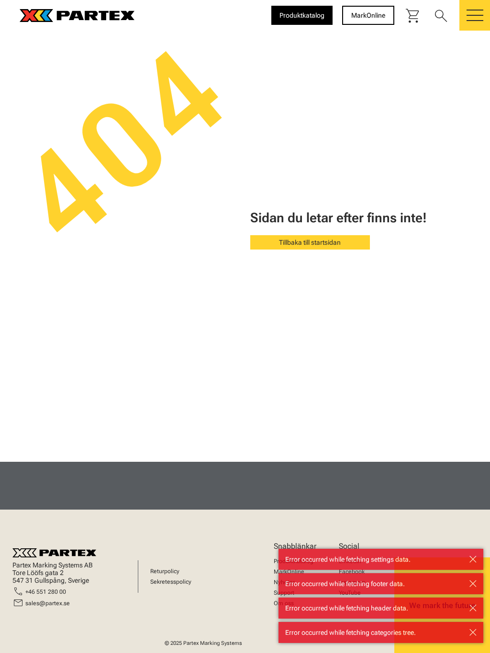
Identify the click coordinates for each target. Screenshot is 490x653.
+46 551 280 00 (45, 591)
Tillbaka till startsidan (310, 242)
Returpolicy (164, 571)
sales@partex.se (47, 603)
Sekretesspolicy (170, 581)
